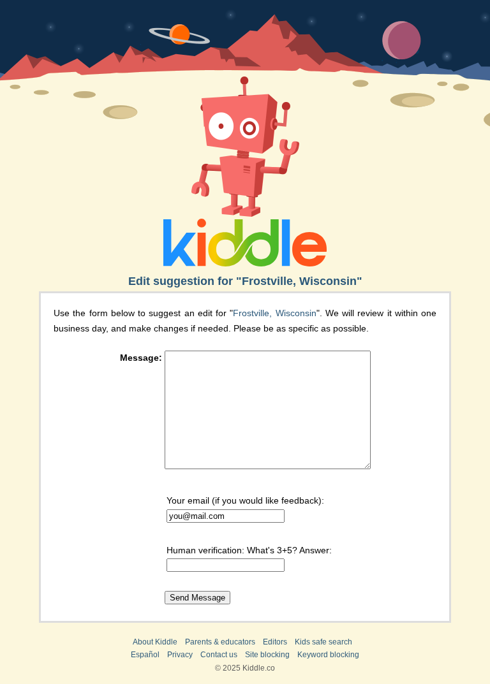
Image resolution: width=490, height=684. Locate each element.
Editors (275, 641)
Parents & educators (220, 641)
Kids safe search (323, 641)
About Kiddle (155, 641)
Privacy (180, 654)
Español (145, 654)
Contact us (218, 654)
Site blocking (267, 654)
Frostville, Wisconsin (274, 313)
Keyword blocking (328, 654)
